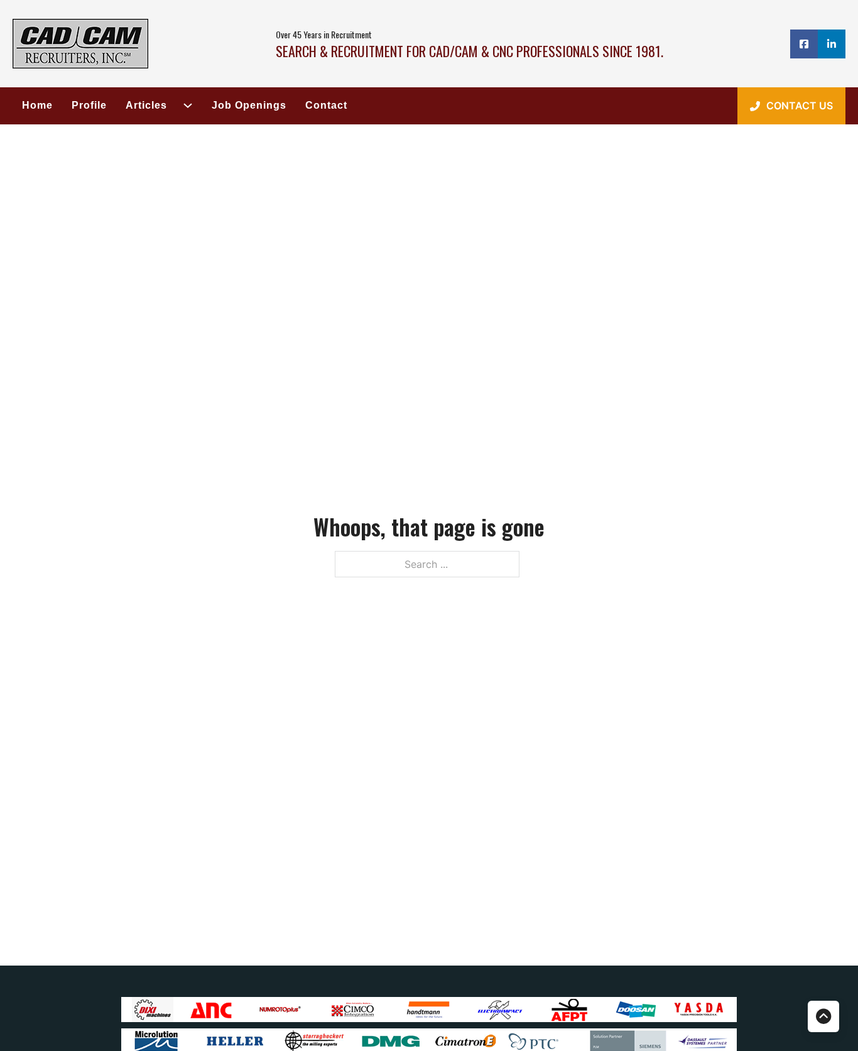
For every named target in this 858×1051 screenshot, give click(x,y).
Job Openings (249, 105)
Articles (146, 105)
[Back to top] (823, 1016)
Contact (326, 105)
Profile (89, 105)
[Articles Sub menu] (183, 105)
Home (37, 105)
